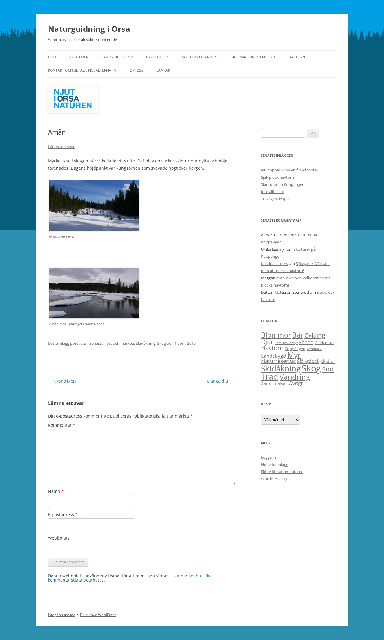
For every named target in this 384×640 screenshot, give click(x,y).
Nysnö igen (62, 381)
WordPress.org (274, 478)
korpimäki (314, 349)
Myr (294, 355)
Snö (328, 369)
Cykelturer (157, 57)
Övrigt (296, 383)
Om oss (136, 70)
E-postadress (63, 514)
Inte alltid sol (272, 191)
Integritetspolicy (61, 614)
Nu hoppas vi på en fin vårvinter (289, 170)
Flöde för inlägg (274, 464)
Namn (56, 491)
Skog (161, 343)
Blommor (276, 335)
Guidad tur (324, 342)
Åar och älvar (274, 383)
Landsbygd (273, 355)
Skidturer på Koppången (282, 184)
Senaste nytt (100, 343)
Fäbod (306, 342)
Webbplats (59, 538)
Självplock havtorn (277, 177)
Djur (267, 341)
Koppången (295, 348)
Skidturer (78, 57)
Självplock (308, 361)
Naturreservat (278, 361)
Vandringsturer (117, 57)
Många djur (221, 381)
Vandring (295, 377)
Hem (52, 57)
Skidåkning (145, 343)
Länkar (163, 70)
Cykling (314, 335)
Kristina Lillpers (274, 263)
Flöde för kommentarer (282, 471)
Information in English (252, 57)
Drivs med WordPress (98, 614)
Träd (269, 376)
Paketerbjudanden (199, 57)
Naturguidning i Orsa (89, 28)
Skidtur (328, 361)
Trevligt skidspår (275, 198)
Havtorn (296, 57)
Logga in (268, 457)
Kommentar (61, 425)
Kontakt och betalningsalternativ (82, 70)
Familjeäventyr (286, 343)
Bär (297, 335)
